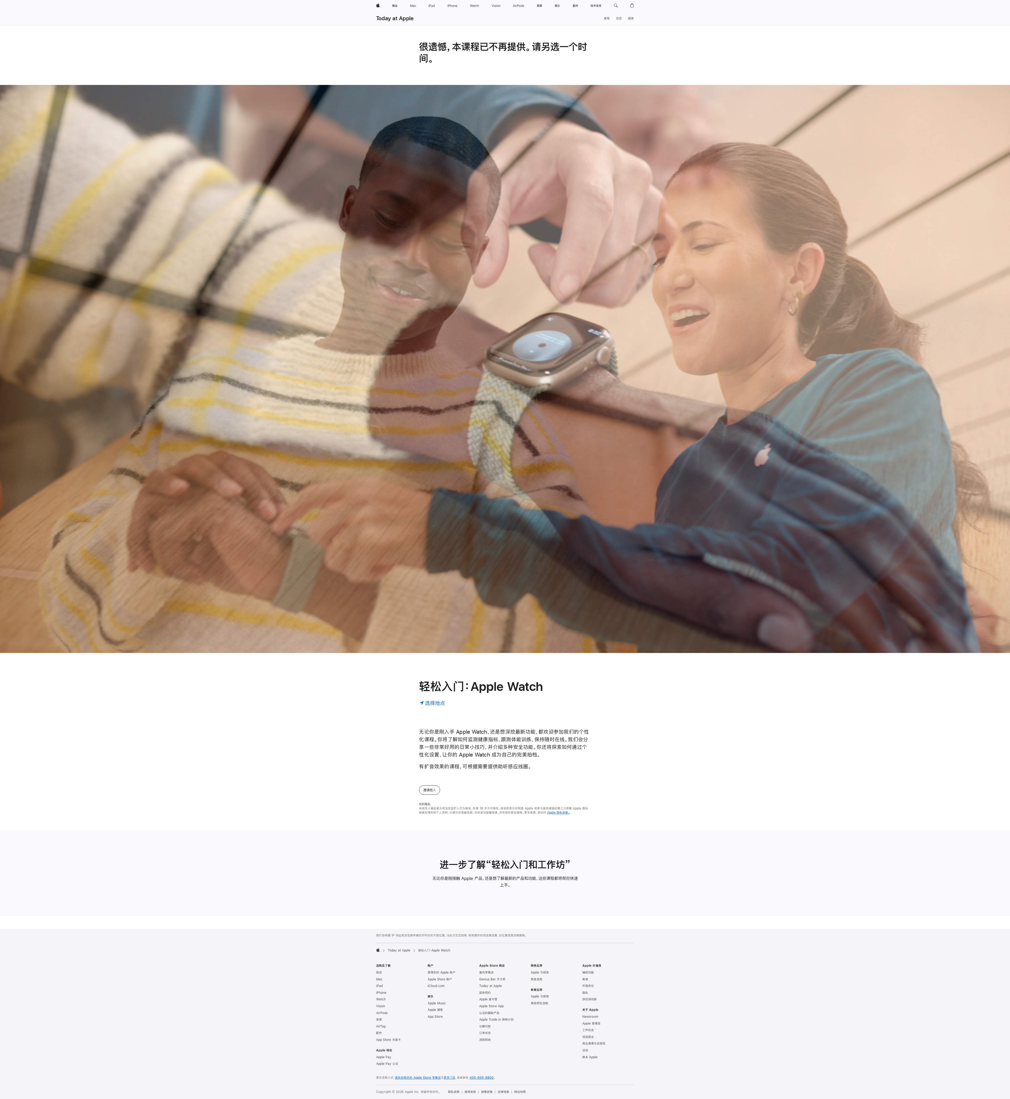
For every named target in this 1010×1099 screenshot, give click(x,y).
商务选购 (536, 979)
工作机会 (588, 1030)
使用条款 (470, 1091)
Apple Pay (383, 1057)
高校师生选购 (539, 1003)
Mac (379, 979)
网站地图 (520, 1091)
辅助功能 (588, 972)
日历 (619, 18)
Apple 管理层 (591, 1023)
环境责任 (588, 985)
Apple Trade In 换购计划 (496, 1019)
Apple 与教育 (540, 996)
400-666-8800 (481, 1077)
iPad (379, 985)
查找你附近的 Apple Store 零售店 (418, 1077)
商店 (379, 972)
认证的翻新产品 (489, 1013)
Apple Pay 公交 (387, 1063)
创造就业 (588, 1037)
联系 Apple (590, 1057)
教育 (585, 979)
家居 (379, 1019)
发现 (607, 18)
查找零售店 (486, 972)
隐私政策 (453, 1091)
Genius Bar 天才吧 (492, 979)
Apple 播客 (435, 1009)
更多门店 (449, 1077)
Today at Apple (394, 18)
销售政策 (487, 1091)
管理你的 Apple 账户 (442, 972)
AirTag (381, 1026)
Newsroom (590, 1016)
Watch (381, 999)
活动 (585, 1050)
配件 (379, 1033)
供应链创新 (589, 999)
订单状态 (485, 1033)
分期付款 (485, 1026)
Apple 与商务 (540, 972)
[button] (616, 6)
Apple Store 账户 (440, 979)
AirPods (382, 1013)
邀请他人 (429, 790)
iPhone (381, 992)
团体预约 (485, 992)
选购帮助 (485, 1039)
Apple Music (437, 1003)
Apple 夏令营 (488, 999)
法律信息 (503, 1091)
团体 (631, 18)
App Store (435, 1016)
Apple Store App (491, 1006)
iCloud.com (436, 985)
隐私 (585, 992)
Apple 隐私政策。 (558, 812)
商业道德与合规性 (593, 1043)
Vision (380, 1006)
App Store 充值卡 (388, 1039)
